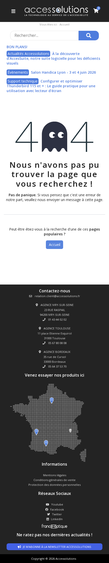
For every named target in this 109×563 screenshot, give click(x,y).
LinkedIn (57, 519)
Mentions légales (54, 475)
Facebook (57, 509)
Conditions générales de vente (54, 480)
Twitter (57, 514)
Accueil (54, 244)
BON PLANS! (17, 46)
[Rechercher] (89, 35)
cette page (93, 199)
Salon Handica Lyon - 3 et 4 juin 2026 (63, 72)
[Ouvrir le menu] (13, 11)
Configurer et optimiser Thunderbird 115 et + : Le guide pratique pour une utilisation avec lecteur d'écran (51, 86)
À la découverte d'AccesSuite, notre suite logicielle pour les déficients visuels (53, 58)
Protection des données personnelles (54, 485)
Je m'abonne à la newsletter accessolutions (56, 547)
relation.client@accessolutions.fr (57, 296)
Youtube (57, 504)
